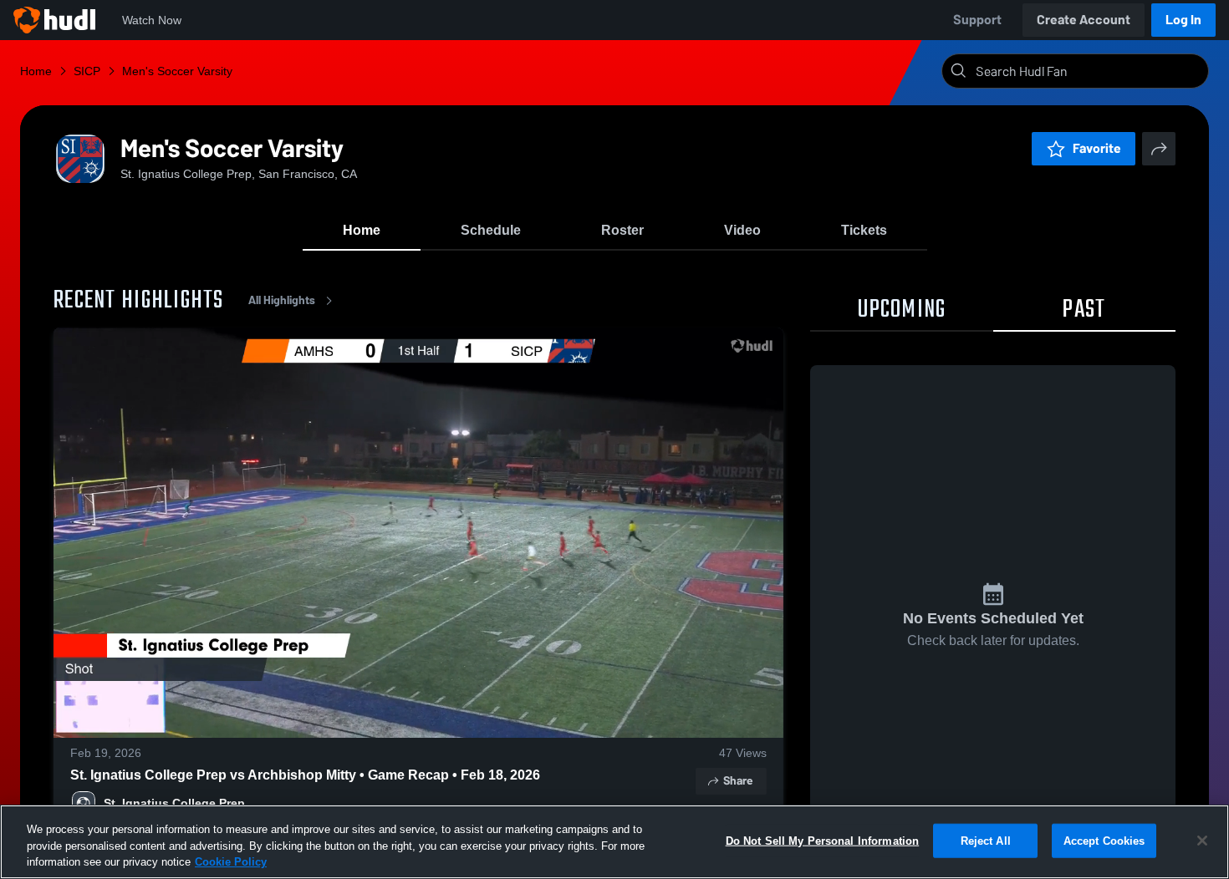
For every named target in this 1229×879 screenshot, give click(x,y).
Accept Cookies (1104, 840)
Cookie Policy (231, 862)
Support (977, 19)
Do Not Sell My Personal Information (823, 840)
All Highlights (281, 300)
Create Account (1083, 19)
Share (737, 780)
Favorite (1097, 148)
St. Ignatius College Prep (174, 803)
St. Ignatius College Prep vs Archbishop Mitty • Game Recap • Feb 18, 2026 (305, 775)
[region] (614, 842)
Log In (1183, 19)
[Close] (1202, 840)
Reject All (986, 840)
